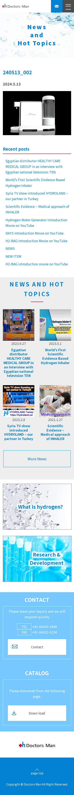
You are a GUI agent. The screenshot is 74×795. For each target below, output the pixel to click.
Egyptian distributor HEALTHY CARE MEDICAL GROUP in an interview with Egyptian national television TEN (34, 166)
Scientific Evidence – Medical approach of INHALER (37, 209)
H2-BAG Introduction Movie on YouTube (36, 240)
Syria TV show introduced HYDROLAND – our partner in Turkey (37, 196)
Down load (37, 713)
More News (37, 458)
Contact (37, 646)
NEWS (10, 248)
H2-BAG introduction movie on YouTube (37, 263)
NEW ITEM (13, 256)
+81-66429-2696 (39, 626)
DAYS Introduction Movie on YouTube (35, 233)
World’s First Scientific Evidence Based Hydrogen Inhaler (35, 182)
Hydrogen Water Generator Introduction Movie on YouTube (36, 222)
